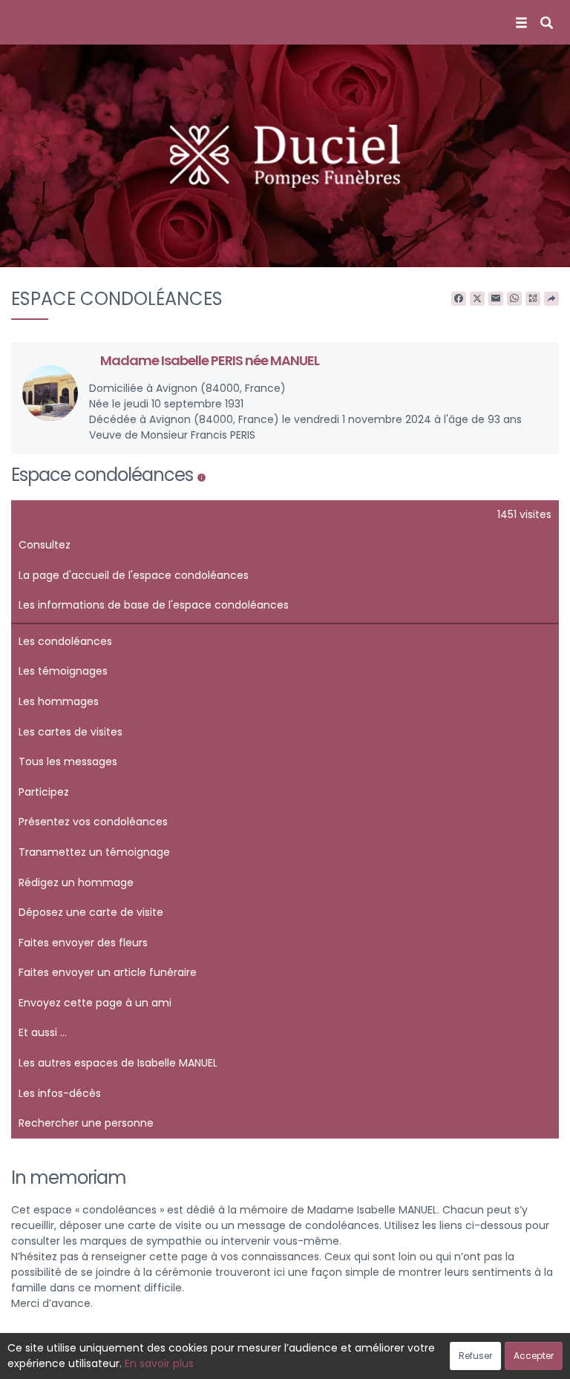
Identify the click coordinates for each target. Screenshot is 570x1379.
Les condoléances (65, 641)
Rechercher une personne (86, 1123)
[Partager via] (551, 299)
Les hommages (59, 701)
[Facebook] (458, 299)
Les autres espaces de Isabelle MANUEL (118, 1062)
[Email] (495, 299)
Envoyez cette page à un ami (95, 1002)
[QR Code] (532, 299)
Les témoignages (63, 671)
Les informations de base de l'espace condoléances (154, 604)
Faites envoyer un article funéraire (108, 972)
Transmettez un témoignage (94, 852)
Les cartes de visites (70, 731)
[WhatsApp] (514, 299)
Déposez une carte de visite (91, 912)
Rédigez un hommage (76, 882)
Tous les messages (68, 761)
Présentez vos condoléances (93, 821)
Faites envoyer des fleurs (83, 942)
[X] (477, 299)
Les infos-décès (60, 1093)
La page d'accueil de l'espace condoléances (134, 575)
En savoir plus (159, 1363)
